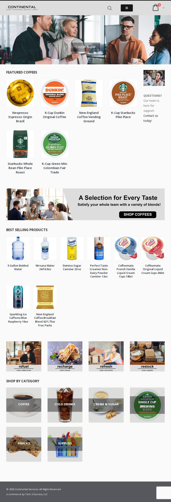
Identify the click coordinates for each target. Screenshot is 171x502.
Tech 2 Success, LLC (36, 494)
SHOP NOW (85, 47)
